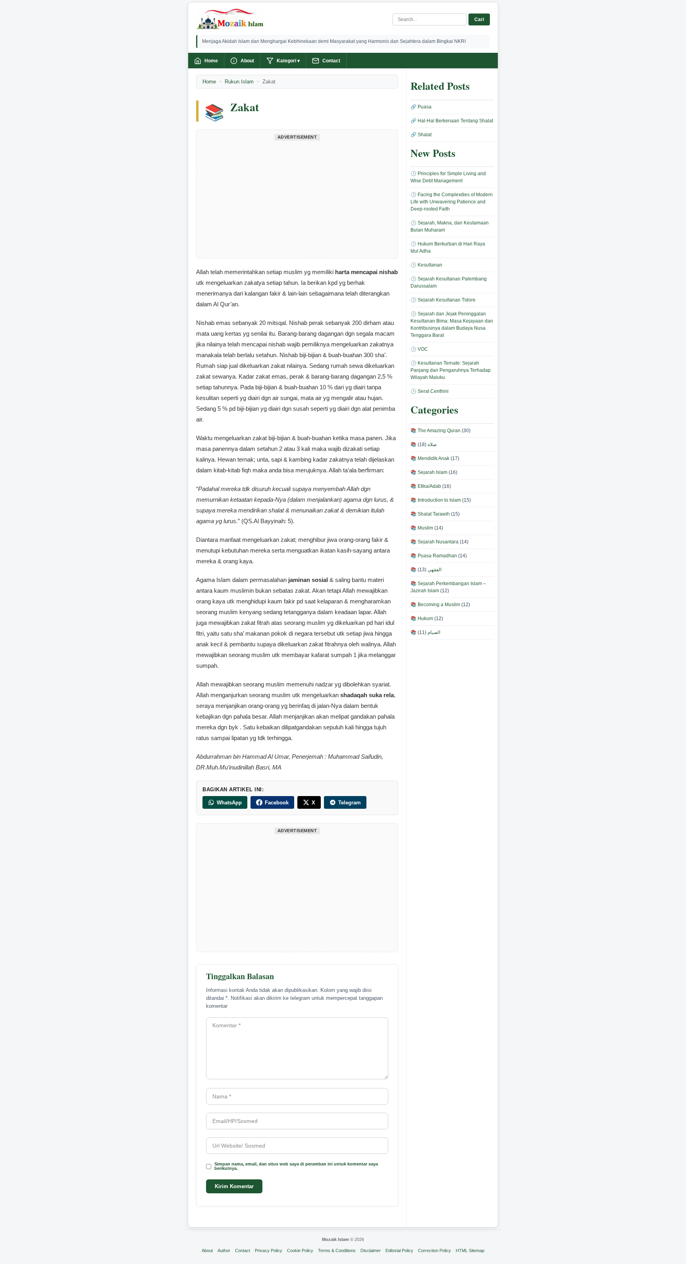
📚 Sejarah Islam (428, 472)
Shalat (425, 134)
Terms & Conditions (337, 1250)
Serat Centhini (433, 391)
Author (224, 1250)
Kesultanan (430, 265)
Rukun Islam (239, 81)
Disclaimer (370, 1250)
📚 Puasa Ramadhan (433, 556)
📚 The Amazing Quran (435, 430)
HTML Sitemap (470, 1250)
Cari (479, 19)
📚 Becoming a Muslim (435, 604)
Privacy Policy (268, 1250)
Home (211, 61)
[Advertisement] (297, 198)
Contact (331, 61)
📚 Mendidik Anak (429, 458)
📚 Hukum (421, 618)
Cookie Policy (300, 1250)
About (247, 61)
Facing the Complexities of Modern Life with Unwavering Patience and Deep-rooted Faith (451, 202)
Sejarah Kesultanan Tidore (447, 300)
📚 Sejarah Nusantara (434, 542)
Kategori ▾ (288, 61)
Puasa (425, 107)
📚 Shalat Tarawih (430, 514)
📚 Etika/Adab (425, 486)
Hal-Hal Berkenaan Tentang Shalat (455, 121)
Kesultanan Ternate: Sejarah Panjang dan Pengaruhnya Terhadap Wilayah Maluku (450, 370)
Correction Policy (434, 1250)
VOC (423, 349)
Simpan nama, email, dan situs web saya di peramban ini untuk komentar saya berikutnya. (296, 1166)
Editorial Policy (399, 1250)
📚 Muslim (421, 528)
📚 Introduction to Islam (435, 500)
